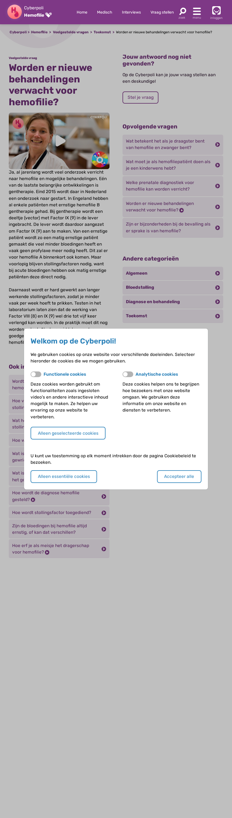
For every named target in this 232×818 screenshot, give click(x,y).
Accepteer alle (179, 476)
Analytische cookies (157, 374)
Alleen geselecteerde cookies (68, 433)
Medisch (104, 12)
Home (82, 12)
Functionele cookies (65, 374)
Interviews (131, 12)
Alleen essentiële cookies (64, 476)
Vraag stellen (162, 12)
